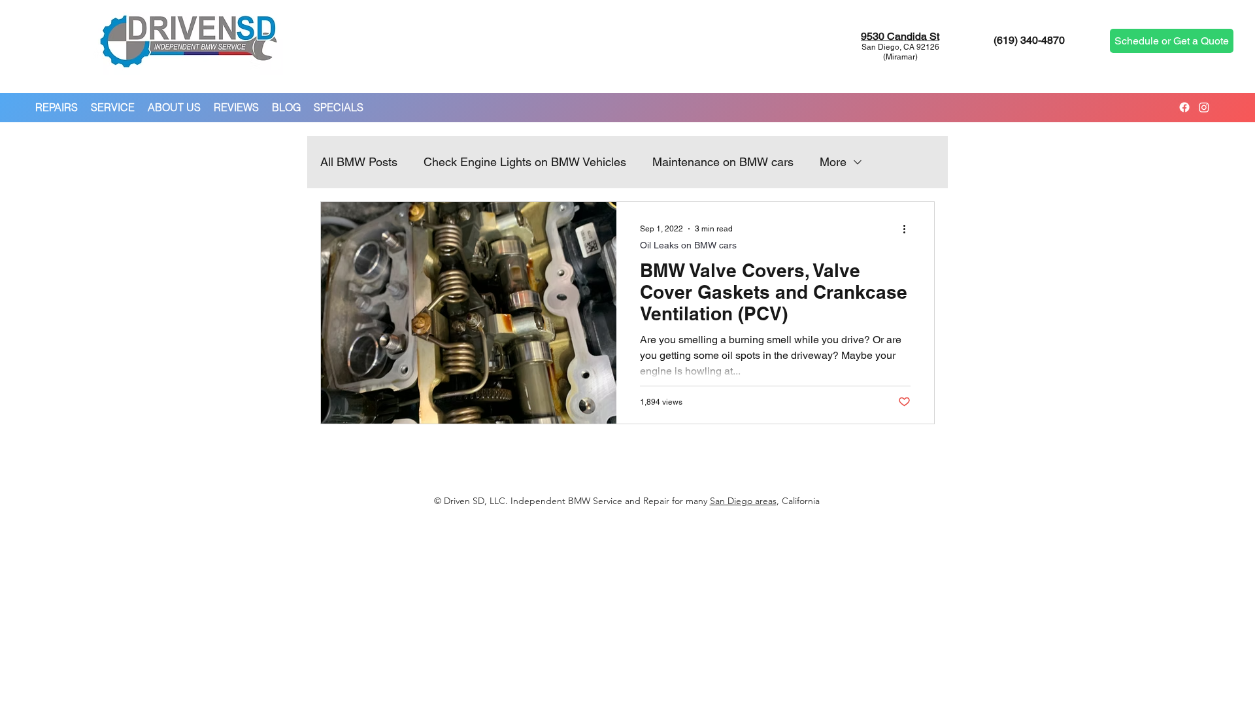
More (833, 162)
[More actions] (908, 229)
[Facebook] (1184, 107)
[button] (56, 107)
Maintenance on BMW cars (723, 162)
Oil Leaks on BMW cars (688, 245)
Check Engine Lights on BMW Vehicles (525, 162)
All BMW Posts (358, 162)
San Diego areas (743, 501)
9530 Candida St (900, 36)
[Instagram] (1204, 107)
